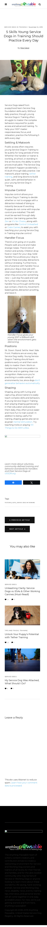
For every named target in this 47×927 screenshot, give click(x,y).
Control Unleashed (28, 224)
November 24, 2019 (36, 27)
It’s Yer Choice (19, 221)
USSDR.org (10, 473)
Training (24, 630)
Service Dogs (11, 584)
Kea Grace (24, 48)
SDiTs (14, 502)
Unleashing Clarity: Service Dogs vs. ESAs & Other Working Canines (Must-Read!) (22, 591)
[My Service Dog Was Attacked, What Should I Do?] (22, 660)
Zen (7, 221)
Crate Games (13, 227)
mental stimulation (22, 422)
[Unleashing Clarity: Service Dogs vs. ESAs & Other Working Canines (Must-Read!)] (22, 569)
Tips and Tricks (12, 630)
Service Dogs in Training (15, 27)
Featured (8, 502)
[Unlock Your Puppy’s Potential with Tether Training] (22, 615)
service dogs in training (26, 502)
